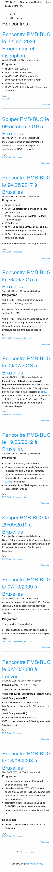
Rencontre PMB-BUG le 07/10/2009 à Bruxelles (26, 586)
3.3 (25, 497)
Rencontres (6, 98)
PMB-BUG (6, 157)
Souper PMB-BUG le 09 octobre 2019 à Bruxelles (25, 126)
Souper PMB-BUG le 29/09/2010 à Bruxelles (25, 524)
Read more (45, 104)
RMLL (44, 391)
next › (26, 851)
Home (6, 18)
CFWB (9, 481)
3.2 (29, 641)
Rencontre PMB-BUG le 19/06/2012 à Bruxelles (26, 441)
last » (33, 851)
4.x (25, 338)
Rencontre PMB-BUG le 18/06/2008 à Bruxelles (26, 760)
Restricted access (34, 863)
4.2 (29, 338)
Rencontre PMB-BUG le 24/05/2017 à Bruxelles (26, 184)
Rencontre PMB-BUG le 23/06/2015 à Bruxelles (26, 279)
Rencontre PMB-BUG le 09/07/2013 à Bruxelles (26, 365)
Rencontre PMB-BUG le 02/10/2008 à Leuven (26, 669)
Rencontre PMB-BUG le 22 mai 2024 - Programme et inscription (26, 44)
